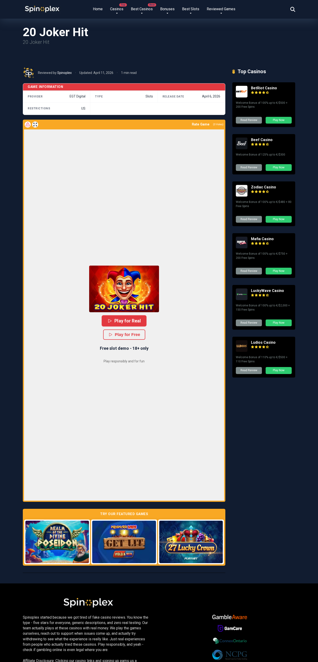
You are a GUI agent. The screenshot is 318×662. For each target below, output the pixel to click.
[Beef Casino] (241, 148)
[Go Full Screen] (35, 124)
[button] (124, 289)
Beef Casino (262, 140)
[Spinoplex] (42, 7)
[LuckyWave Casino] (241, 299)
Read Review (248, 120)
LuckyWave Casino (267, 290)
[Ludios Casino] (241, 350)
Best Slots (190, 9)
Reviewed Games (221, 9)
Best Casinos (142, 9)
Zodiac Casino (263, 187)
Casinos (116, 9)
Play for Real (127, 320)
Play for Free (127, 334)
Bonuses (167, 9)
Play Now (278, 120)
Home (98, 9)
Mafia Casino (262, 239)
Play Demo (57, 542)
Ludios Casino (263, 342)
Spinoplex (64, 73)
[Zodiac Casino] (241, 195)
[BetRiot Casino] (241, 96)
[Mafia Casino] (241, 247)
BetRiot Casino (264, 88)
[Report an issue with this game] (28, 124)
